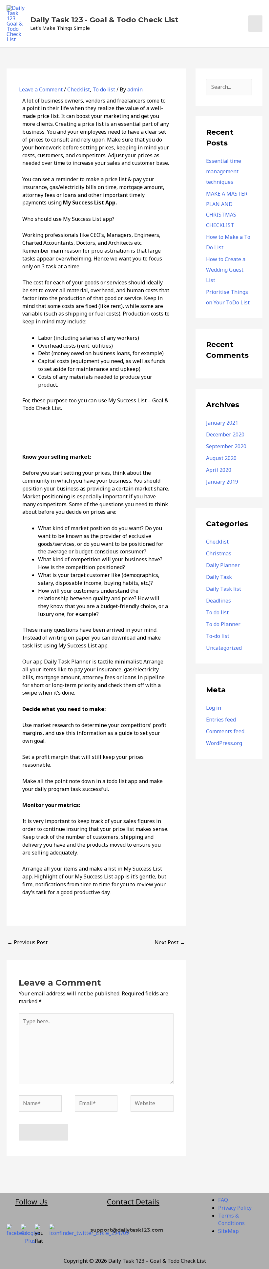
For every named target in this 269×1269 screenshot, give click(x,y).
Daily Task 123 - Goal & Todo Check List (104, 19)
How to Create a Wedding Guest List (225, 270)
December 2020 (225, 434)
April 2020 (218, 469)
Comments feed (225, 731)
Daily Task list (223, 588)
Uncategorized (224, 647)
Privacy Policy (235, 1207)
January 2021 (222, 422)
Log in (213, 707)
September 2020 (226, 446)
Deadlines (218, 600)
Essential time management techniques (223, 171)
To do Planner (223, 624)
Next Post (170, 942)
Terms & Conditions (231, 1219)
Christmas (218, 553)
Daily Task (219, 577)
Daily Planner (223, 565)
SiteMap (228, 1231)
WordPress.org (224, 743)
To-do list (217, 636)
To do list (104, 89)
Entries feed (221, 719)
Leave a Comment (41, 89)
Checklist (78, 89)
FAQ (223, 1199)
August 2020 (221, 458)
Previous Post (27, 942)
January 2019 (222, 481)
